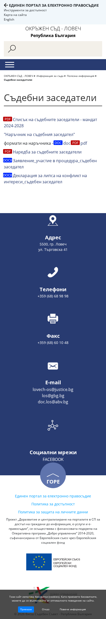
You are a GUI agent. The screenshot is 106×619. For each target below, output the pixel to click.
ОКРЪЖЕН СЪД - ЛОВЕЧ (18, 76)
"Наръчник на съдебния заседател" (39, 134)
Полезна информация (80, 76)
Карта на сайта (15, 15)
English (9, 19)
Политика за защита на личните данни (53, 511)
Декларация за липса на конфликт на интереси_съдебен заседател (45, 179)
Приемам (26, 609)
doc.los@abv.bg (53, 402)
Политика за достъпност (53, 504)
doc (66, 143)
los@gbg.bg (53, 395)
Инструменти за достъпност (25, 10)
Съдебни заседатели (18, 79)
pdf (84, 143)
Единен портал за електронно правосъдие (54, 5)
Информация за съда (50, 76)
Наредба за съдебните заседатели (47, 152)
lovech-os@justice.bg (53, 389)
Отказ (45, 609)
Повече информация (73, 609)
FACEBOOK (53, 459)
